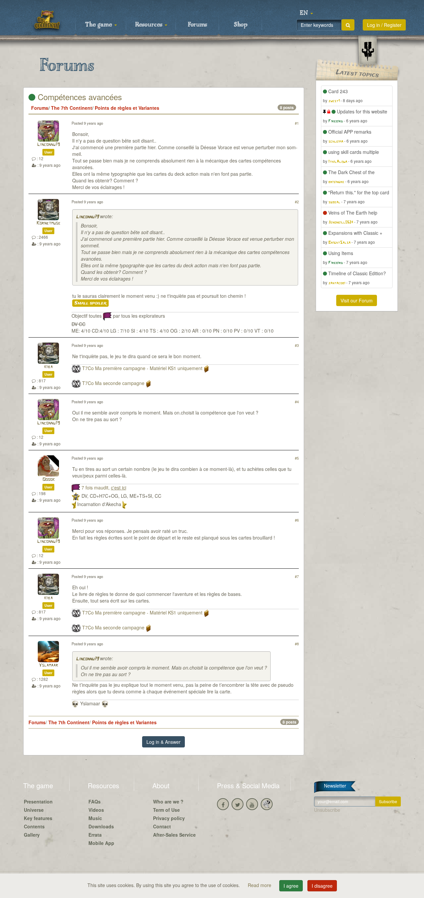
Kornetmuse (48, 223)
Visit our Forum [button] (357, 300)
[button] (306, 13)
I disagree (322, 885)
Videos (96, 809)
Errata (95, 834)
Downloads (101, 826)
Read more (260, 885)
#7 (297, 576)
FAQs (94, 801)
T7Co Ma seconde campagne (113, 383)
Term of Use (166, 809)
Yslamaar (48, 665)
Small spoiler (90, 303)
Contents (34, 826)
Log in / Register (384, 25)
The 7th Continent (71, 107)
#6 (297, 520)
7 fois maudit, (103, 487)
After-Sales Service (174, 834)
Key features (38, 818)
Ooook (48, 479)
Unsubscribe (327, 809)
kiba (48, 366)
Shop (240, 25)
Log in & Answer (163, 741)
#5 (297, 458)
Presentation (38, 801)
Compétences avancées (78, 96)
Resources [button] (149, 25)
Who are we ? (168, 801)
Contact (162, 826)
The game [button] (99, 25)
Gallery (32, 834)
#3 (297, 345)
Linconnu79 (48, 144)
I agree (291, 885)
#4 (297, 401)
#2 (297, 201)
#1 (297, 123)
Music (95, 818)
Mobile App (101, 843)
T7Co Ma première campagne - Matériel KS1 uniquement (142, 368)
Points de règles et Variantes (127, 107)
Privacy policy (169, 818)
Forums (197, 25)
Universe (34, 809)
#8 (297, 643)
